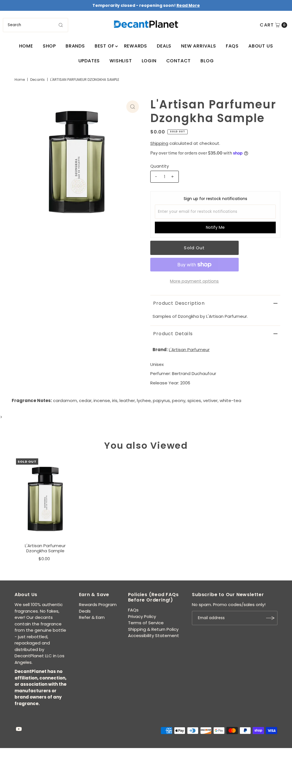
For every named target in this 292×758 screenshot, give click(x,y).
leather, (127, 400)
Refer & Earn (92, 617)
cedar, (85, 400)
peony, (179, 400)
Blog (207, 60)
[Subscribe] (270, 618)
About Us (260, 46)
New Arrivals (198, 46)
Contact (178, 60)
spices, (194, 400)
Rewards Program (98, 604)
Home (26, 46)
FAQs (232, 46)
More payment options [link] (194, 281)
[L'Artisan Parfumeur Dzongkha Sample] (45, 499)
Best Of (104, 46)
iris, (115, 400)
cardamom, (65, 400)
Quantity (159, 166)
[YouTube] (19, 729)
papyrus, (162, 400)
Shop (49, 46)
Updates (89, 60)
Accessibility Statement (153, 635)
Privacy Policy (142, 616)
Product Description (179, 303)
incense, (102, 400)
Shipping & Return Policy (153, 629)
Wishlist (121, 60)
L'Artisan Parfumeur (189, 350)
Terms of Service (146, 623)
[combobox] (35, 25)
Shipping (159, 143)
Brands (75, 46)
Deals (164, 46)
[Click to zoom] (132, 106)
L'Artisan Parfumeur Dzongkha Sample (45, 548)
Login (149, 60)
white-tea (230, 400)
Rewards (135, 46)
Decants (37, 79)
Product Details (173, 333)
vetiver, (210, 400)
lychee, (144, 400)
